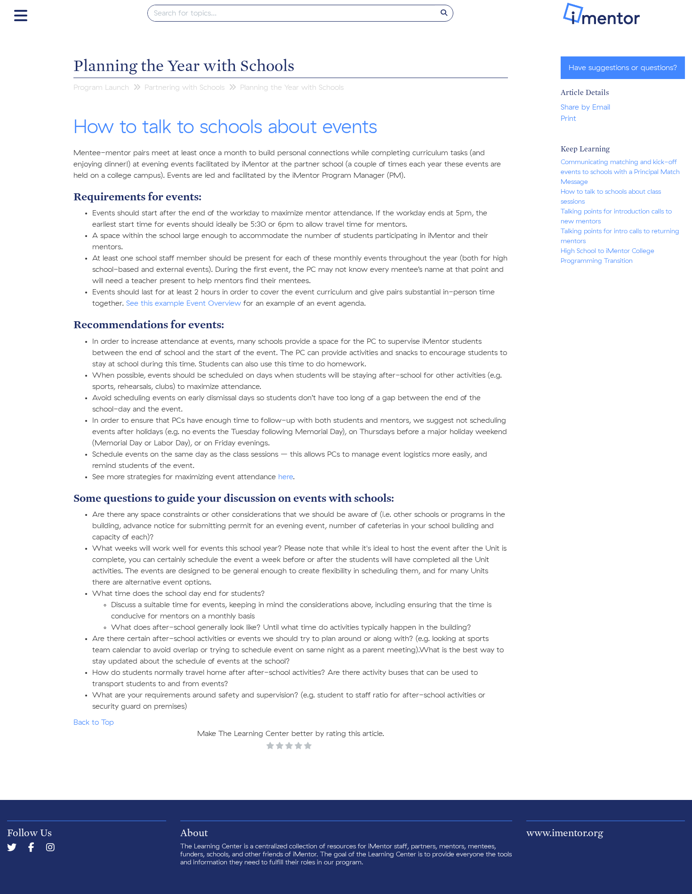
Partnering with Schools (185, 87)
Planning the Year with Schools (183, 65)
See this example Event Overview (183, 303)
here (285, 477)
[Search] (444, 13)
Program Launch (101, 87)
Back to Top (93, 722)
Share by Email (585, 107)
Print (568, 118)
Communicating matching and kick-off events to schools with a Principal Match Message (620, 172)
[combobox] (291, 13)
